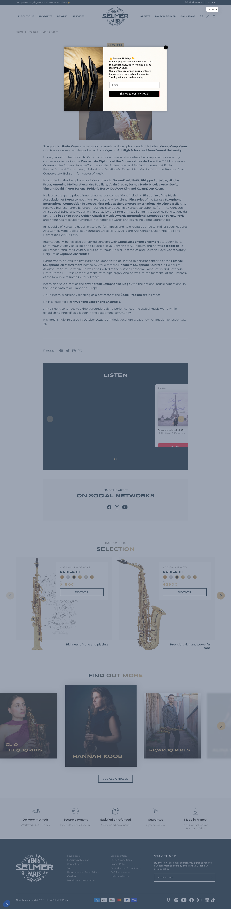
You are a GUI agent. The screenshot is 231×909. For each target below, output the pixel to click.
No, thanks (14, 893)
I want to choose (36, 893)
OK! (58, 893)
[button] (6, 903)
